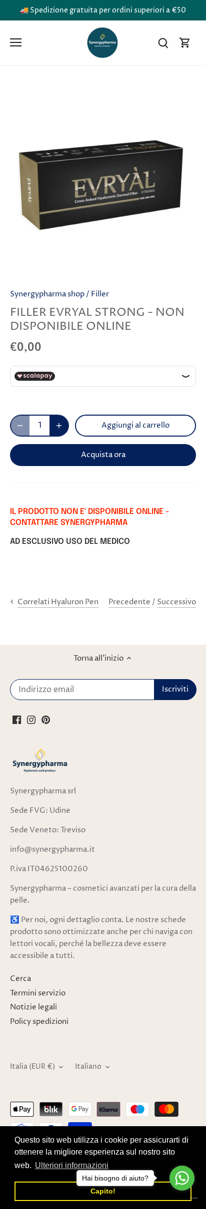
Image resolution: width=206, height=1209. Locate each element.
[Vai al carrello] (185, 42)
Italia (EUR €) (32, 1067)
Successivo (176, 602)
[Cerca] (163, 42)
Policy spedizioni (39, 1021)
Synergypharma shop (47, 294)
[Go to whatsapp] (182, 1178)
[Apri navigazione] (16, 42)
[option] (103, 183)
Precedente (129, 602)
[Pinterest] (46, 720)
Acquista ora (103, 455)
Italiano (88, 1067)
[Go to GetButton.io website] (182, 1198)
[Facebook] (16, 720)
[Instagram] (31, 720)
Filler (100, 294)
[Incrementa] (59, 425)
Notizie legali (33, 1007)
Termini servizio (38, 993)
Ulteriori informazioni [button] (71, 1165)
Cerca (20, 978)
